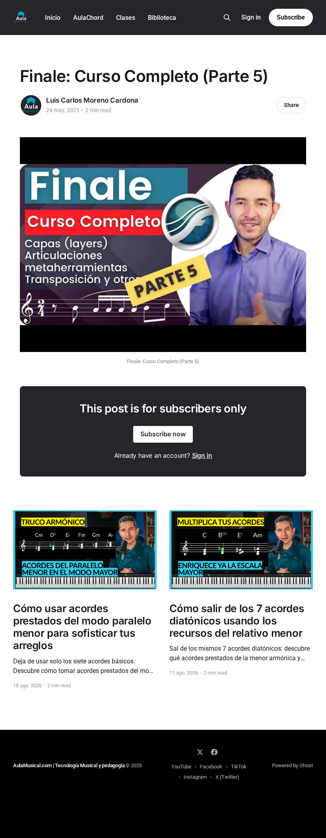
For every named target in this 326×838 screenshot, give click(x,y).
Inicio (52, 17)
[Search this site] (227, 17)
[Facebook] (214, 752)
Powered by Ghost (292, 765)
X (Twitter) (227, 777)
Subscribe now (163, 434)
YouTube (181, 767)
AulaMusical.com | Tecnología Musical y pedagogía (69, 765)
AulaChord (88, 17)
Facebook (211, 767)
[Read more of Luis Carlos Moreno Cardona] (31, 105)
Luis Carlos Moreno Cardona (92, 100)
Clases (125, 17)
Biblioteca (162, 17)
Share (291, 105)
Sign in (251, 17)
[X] (200, 752)
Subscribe (291, 17)
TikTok (238, 767)
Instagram (195, 777)
